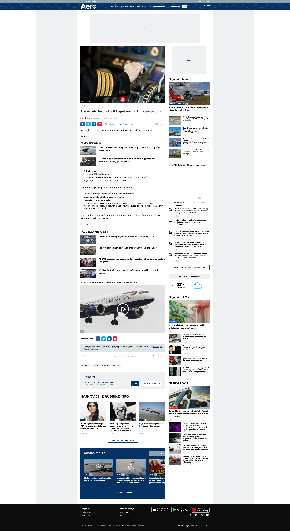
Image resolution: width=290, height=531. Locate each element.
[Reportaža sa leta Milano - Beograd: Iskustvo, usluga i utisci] (88, 250)
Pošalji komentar (152, 384)
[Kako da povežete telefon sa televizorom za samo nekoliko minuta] (175, 338)
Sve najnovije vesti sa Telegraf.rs (189, 268)
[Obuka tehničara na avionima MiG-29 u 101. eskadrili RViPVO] (98, 467)
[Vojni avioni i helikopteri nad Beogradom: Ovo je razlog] (152, 411)
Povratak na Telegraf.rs (90, 1)
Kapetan (105, 365)
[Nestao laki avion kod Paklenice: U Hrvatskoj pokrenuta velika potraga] (175, 153)
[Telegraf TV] (208, 1)
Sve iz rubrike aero (123, 493)
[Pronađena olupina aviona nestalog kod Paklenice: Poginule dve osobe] (175, 120)
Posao (95, 365)
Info (81, 106)
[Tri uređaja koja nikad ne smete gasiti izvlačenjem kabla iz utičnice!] (189, 311)
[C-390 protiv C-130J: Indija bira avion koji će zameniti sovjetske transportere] (88, 150)
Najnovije (178, 79)
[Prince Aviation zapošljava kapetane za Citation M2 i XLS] (88, 239)
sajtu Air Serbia (100, 218)
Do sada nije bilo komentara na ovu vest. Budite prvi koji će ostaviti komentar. (100, 384)
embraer (116, 365)
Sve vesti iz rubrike (123, 440)
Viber (87, 349)
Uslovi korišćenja (157, 356)
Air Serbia (85, 365)
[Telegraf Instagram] (204, 1)
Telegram (95, 349)
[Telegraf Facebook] (195, 1)
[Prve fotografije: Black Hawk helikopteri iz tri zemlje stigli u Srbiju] (189, 93)
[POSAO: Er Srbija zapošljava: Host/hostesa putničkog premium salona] (88, 273)
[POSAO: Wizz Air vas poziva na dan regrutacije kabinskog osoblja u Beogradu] (88, 262)
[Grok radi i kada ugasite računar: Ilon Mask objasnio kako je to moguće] (175, 349)
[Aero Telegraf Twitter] (199, 1)
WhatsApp (157, 347)
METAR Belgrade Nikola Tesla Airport (188, 165)
